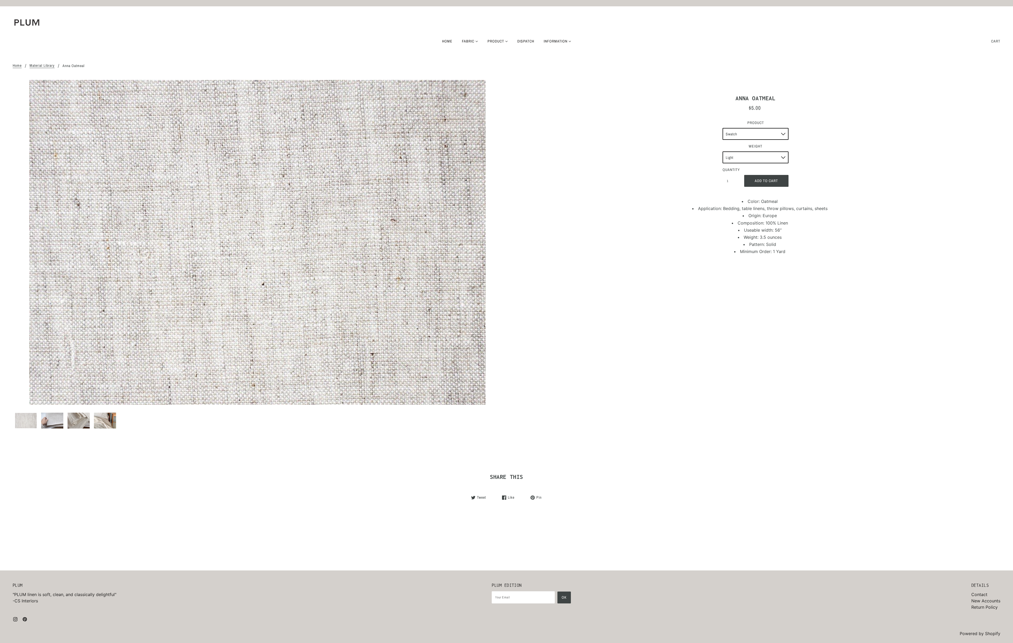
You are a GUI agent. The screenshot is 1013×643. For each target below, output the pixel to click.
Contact (979, 594)
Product (755, 122)
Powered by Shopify (980, 633)
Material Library (42, 66)
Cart (995, 41)
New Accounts (985, 600)
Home (17, 66)
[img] (15, 618)
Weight (755, 146)
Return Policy (984, 607)
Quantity (730, 169)
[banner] (27, 22)
